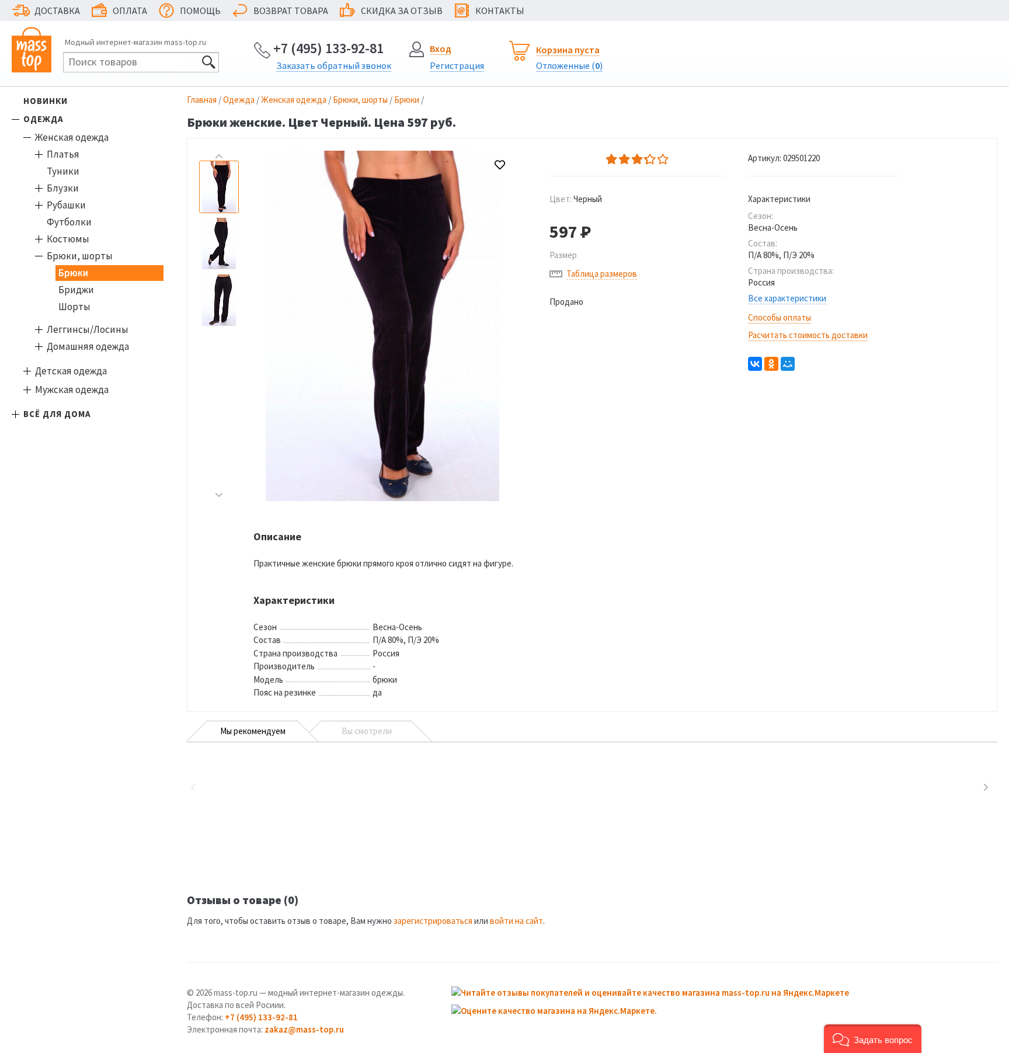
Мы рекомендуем (253, 730)
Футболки (69, 222)
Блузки (63, 188)
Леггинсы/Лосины (87, 329)
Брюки (73, 272)
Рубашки (66, 205)
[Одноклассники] (771, 364)
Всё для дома (57, 413)
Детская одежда (71, 370)
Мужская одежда (72, 389)
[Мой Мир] (788, 364)
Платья (63, 154)
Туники (63, 171)
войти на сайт (516, 920)
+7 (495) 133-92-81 (328, 48)
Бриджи (76, 289)
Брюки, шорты (80, 255)
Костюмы (68, 238)
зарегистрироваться (433, 920)
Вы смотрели (367, 730)
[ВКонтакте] (755, 364)
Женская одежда (72, 137)
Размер (563, 254)
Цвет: (575, 198)
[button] (872, 1038)
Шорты (74, 306)
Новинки (45, 100)
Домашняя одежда (88, 346)
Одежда (43, 118)
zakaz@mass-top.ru (304, 1029)
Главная (202, 99)
